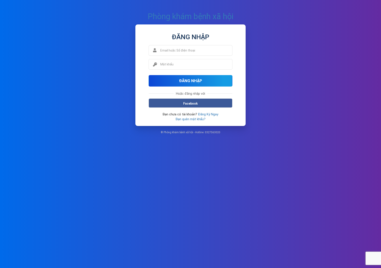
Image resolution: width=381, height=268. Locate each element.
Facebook (190, 103)
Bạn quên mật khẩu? (190, 119)
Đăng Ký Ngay (208, 114)
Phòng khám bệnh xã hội (190, 16)
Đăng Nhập (190, 80)
